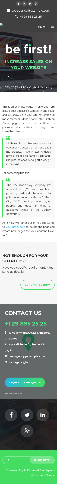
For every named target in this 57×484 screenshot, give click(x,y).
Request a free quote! (25, 382)
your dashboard (15, 226)
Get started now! (37, 284)
